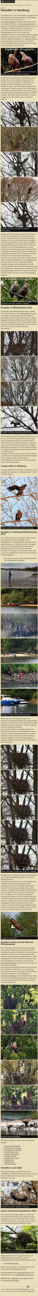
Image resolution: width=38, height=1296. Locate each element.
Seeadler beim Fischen (11, 1158)
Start (2, 5)
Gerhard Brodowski (23, 1289)
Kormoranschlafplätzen (8, 22)
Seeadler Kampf (9, 1162)
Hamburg (30, 15)
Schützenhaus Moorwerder (9, 976)
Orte (10, 5)
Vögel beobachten (22, 1272)
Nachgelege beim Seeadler (13, 1150)
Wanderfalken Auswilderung (24, 1275)
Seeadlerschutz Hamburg (9, 963)
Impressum (23, 1291)
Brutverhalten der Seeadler (12, 1148)
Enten (34, 313)
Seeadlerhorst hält (30, 260)
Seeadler (4, 97)
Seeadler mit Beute (10, 1156)
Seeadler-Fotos (9, 1160)
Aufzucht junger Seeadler (12, 1146)
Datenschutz (30, 1291)
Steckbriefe (27, 5)
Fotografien (15, 1278)
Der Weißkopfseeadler (11, 1263)
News (6, 5)
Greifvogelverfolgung (7, 270)
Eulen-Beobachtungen (16, 1269)
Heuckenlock (25, 24)
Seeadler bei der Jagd (11, 1152)
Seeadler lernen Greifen (11, 1154)
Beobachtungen (18, 5)
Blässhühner (26, 313)
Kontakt (3, 8)
